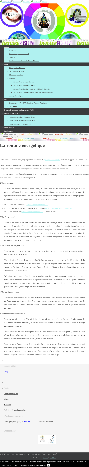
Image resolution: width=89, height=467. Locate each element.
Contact (7, 399)
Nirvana (45, 458)
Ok (48, 465)
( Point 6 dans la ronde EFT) (37, 205)
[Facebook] (16, 2)
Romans (27, 421)
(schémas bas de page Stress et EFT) (59, 208)
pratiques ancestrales (52, 160)
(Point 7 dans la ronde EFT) (32, 212)
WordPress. (53, 458)
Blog (6, 371)
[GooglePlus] (5, 2)
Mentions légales (11, 394)
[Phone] (43, 2)
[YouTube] (35, 2)
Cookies (7, 405)
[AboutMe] (26, 2)
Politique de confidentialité (15, 410)
